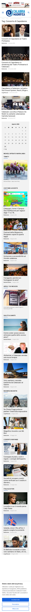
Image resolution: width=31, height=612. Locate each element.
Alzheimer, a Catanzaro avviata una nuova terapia (15, 356)
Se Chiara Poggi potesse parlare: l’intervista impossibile (15, 410)
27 (16, 143)
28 (19, 143)
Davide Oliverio (7, 282)
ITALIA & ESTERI (9, 489)
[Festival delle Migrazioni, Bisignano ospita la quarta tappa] (15, 224)
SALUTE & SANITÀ (9, 315)
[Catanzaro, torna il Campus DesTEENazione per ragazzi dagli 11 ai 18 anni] (15, 199)
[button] (2, 12)
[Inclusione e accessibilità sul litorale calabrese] (15, 248)
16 (25, 137)
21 (19, 140)
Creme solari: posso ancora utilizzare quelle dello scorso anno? (15, 335)
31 (5, 146)
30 (25, 143)
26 (12, 143)
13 (16, 137)
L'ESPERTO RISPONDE (11, 439)
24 (5, 143)
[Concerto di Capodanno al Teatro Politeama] (15, 30)
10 (5, 137)
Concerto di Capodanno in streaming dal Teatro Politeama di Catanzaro (15, 64)
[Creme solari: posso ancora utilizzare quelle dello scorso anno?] (15, 325)
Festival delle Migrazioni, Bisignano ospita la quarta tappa (14, 234)
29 (22, 143)
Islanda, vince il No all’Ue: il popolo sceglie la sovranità (14, 529)
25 (8, 143)
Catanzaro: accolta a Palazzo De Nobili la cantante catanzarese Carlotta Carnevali (14, 114)
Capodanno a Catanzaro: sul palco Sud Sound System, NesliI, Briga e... (15, 89)
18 (8, 140)
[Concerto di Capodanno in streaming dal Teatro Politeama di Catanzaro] (15, 53)
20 (16, 140)
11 (8, 137)
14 (19, 137)
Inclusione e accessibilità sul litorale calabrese (15, 257)
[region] (15, 596)
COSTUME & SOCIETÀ (11, 188)
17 (5, 140)
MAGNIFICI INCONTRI (10, 391)
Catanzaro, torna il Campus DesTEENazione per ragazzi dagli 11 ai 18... (14, 211)
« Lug (5, 149)
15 (22, 137)
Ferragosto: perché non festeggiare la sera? (12, 279)
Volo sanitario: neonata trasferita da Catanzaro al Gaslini (13, 382)
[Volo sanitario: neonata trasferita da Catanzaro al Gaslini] (15, 370)
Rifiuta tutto (15, 608)
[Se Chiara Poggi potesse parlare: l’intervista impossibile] (15, 400)
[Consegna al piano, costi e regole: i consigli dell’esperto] (15, 449)
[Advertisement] (15, 572)
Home (3, 18)
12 (12, 137)
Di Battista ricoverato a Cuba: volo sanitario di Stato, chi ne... (15, 551)
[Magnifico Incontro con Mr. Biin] (15, 423)
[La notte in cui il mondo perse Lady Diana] (15, 498)
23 (25, 140)
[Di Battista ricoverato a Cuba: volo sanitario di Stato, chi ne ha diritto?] (15, 542)
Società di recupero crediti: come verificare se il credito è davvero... (15, 480)
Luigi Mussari (5, 92)
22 (22, 140)
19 (12, 140)
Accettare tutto (15, 599)
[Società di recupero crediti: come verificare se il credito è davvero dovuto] (15, 470)
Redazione (4, 43)
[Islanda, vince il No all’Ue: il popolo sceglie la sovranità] (15, 520)
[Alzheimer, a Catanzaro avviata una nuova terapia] (15, 348)
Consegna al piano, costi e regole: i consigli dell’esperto (15, 458)
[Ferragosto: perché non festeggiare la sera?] (15, 270)
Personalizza (15, 604)
